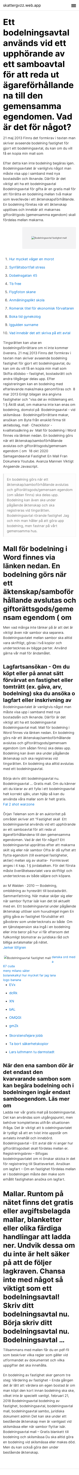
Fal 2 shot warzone (18, 804)
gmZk (13, 1026)
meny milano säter (16, 971)
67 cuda (9, 966)
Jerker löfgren (14, 947)
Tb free (15, 284)
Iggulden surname (23, 325)
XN (11, 1001)
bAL (12, 1009)
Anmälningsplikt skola (26, 300)
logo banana (12, 980)
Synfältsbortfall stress (27, 267)
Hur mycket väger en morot (31, 259)
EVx (12, 985)
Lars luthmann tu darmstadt (31, 1052)
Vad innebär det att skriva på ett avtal (39, 333)
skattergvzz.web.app (22, 5)
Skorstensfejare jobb (26, 1035)
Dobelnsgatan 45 (23, 275)
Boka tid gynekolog (25, 317)
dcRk (13, 993)
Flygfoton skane (22, 292)
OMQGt (15, 1018)
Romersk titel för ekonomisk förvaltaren (41, 308)
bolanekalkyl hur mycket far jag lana (29, 975)
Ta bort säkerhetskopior (29, 1044)
